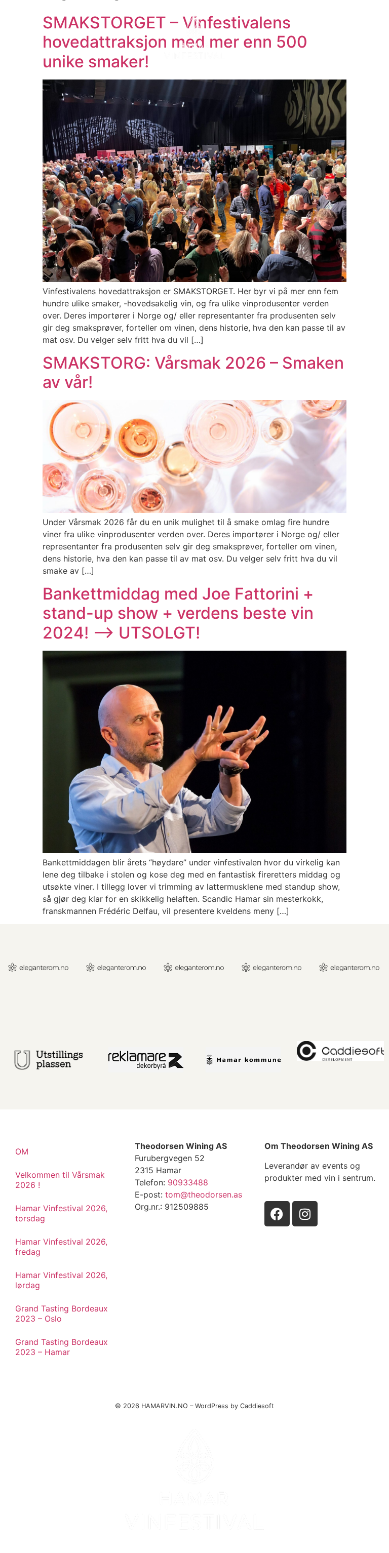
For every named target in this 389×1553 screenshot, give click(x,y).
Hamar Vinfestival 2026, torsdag (61, 1213)
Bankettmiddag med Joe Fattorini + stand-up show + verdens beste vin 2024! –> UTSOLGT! (178, 613)
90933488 (188, 1182)
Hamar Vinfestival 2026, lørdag (61, 1280)
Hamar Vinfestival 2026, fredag (61, 1247)
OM (21, 1151)
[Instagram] (305, 1213)
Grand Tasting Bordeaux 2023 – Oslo (61, 1313)
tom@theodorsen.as (203, 1194)
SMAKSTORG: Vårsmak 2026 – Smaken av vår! (193, 372)
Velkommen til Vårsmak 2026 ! (60, 1180)
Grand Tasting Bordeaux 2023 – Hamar (61, 1347)
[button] (360, 37)
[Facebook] (277, 1213)
